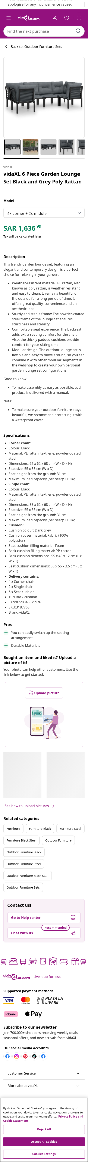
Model (8, 200)
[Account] (54, 18)
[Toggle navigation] (8, 18)
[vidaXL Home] (29, 18)
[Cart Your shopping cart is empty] (79, 18)
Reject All (44, 1129)
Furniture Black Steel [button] (21, 840)
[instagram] (16, 1056)
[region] (44, 1130)
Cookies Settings (44, 1154)
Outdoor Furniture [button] (58, 840)
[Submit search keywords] (78, 30)
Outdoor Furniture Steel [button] (24, 864)
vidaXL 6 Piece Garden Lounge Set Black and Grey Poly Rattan (42, 177)
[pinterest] (25, 1056)
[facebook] (7, 1056)
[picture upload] (44, 723)
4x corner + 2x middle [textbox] (27, 213)
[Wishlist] (66, 18)
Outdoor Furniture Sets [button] (23, 887)
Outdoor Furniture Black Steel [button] (28, 876)
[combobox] (44, 31)
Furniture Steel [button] (70, 829)
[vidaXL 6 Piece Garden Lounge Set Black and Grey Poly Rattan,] (44, 97)
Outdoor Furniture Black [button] (24, 852)
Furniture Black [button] (40, 829)
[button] (44, 1073)
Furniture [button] (13, 829)
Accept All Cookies (44, 1142)
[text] (22, 229)
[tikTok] (34, 1056)
